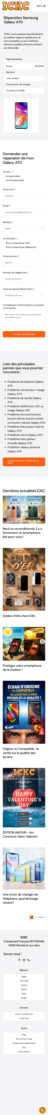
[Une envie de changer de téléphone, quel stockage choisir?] (24, 868)
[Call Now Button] (42, 1110)
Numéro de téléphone (15, 272)
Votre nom (9, 189)
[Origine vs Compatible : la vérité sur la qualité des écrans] (24, 712)
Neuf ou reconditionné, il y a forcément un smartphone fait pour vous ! (22, 533)
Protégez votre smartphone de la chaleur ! (22, 668)
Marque (8, 222)
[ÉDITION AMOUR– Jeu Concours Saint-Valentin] (24, 797)
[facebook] (19, 960)
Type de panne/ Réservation (18, 288)
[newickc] (15, 2)
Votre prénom (11, 256)
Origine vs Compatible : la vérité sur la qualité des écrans (21, 753)
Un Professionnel (15, 180)
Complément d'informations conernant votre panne (23, 306)
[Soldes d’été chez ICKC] (24, 579)
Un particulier (13, 176)
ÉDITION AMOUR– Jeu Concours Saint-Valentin (20, 834)
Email (6, 205)
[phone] (28, 960)
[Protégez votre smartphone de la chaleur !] (24, 643)
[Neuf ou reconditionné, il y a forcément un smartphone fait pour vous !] (24, 510)
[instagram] (24, 960)
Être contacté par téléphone (21, 247)
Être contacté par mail (18, 242)
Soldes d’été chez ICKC (19, 616)
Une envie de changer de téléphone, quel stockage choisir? (20, 898)
